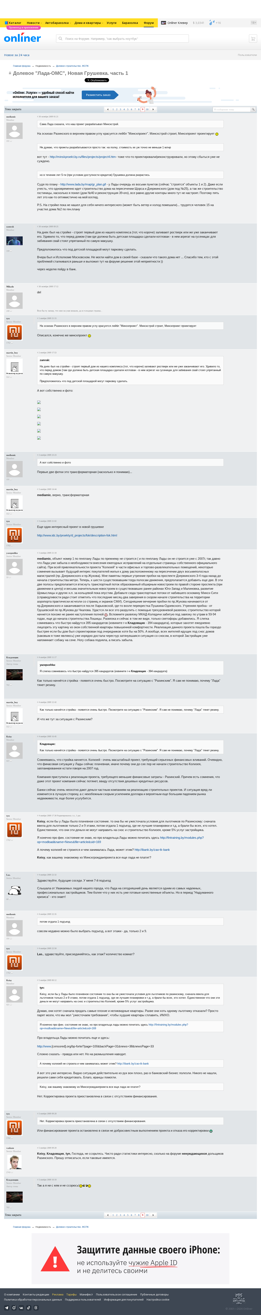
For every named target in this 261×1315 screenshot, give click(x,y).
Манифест (86, 1294)
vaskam (10, 1148)
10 (147, 109)
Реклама (57, 1294)
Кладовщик (12, 657)
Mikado (10, 286)
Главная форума (21, 66)
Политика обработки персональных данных (33, 1299)
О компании (12, 1294)
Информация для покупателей (124, 1299)
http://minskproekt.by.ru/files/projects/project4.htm (83, 156)
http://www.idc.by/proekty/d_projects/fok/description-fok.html (77, 535)
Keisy (9, 736)
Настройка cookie (158, 1299)
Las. (8, 875)
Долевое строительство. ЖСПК (72, 66)
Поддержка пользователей (83, 1299)
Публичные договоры (154, 1294)
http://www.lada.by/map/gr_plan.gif (83, 184)
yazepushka (12, 553)
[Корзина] (253, 38)
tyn (8, 318)
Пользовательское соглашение (116, 1294)
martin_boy (12, 352)
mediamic (11, 116)
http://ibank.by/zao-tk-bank (152, 849)
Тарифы (71, 1294)
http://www (44, 1046)
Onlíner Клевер (178, 23)
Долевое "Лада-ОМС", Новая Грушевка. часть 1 (70, 73)
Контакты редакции (36, 1294)
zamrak (10, 226)
